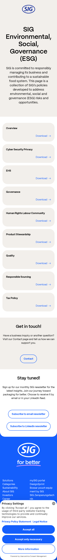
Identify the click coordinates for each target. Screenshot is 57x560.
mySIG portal (37, 480)
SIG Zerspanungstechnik (42, 497)
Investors (7, 495)
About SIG (8, 491)
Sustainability (10, 487)
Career (6, 498)
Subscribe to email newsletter (28, 414)
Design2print (37, 484)
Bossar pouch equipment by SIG (41, 489)
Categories (8, 484)
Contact (28, 358)
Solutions (7, 480)
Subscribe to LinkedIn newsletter (28, 426)
